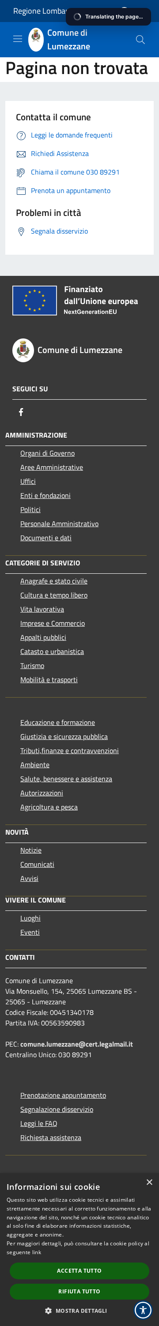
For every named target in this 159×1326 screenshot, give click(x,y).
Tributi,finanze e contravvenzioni (69, 750)
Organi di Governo (47, 453)
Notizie (31, 850)
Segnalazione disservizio (56, 1109)
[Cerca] (140, 39)
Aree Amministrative (51, 467)
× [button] (149, 1182)
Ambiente (34, 764)
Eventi (30, 932)
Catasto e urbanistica (52, 651)
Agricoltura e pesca (49, 807)
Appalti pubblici (43, 637)
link (36, 1252)
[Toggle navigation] (17, 38)
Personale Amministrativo (59, 523)
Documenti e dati (46, 537)
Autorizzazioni (41, 792)
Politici (30, 509)
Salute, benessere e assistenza (66, 778)
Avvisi (29, 878)
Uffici (28, 481)
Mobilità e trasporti (49, 679)
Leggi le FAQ (38, 1123)
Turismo (32, 665)
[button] (79, 1310)
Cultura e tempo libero (53, 595)
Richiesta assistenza (50, 1137)
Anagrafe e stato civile (53, 581)
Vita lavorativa (42, 609)
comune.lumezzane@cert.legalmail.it (76, 1044)
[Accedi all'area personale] (124, 11)
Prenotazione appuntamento (63, 1095)
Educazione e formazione (57, 722)
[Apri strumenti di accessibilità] (143, 1310)
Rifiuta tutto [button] (79, 1291)
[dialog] (79, 1249)
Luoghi (30, 918)
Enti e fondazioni (45, 495)
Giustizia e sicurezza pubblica (64, 736)
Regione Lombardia (45, 11)
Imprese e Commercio (52, 623)
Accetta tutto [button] (79, 1270)
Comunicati (37, 864)
